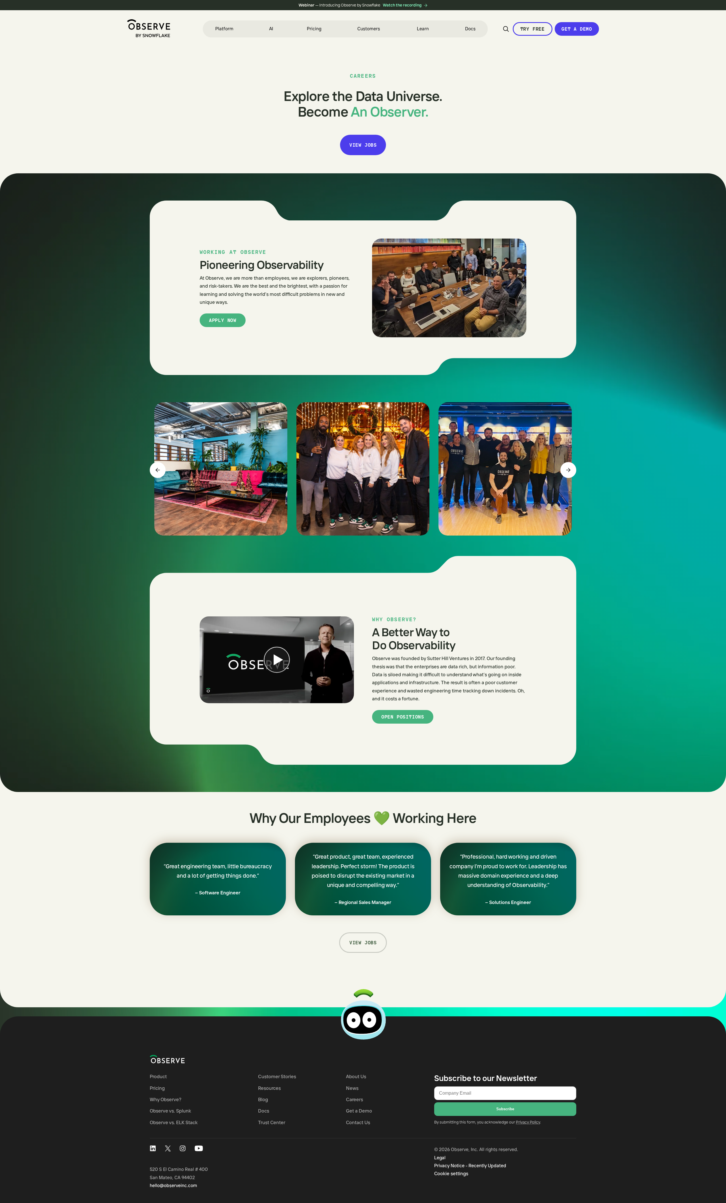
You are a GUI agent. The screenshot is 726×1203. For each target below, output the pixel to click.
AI (271, 28)
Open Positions (402, 717)
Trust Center (271, 1122)
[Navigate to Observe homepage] (177, 1059)
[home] (148, 28)
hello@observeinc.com (173, 1185)
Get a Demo (577, 29)
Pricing (314, 28)
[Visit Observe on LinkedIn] (153, 1148)
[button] (224, 29)
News (352, 1088)
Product (158, 1076)
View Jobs (363, 145)
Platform (224, 28)
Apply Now (223, 320)
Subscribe (505, 1109)
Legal (440, 1157)
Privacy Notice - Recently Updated (470, 1165)
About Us (356, 1076)
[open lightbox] (220, 468)
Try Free (532, 29)
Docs (470, 28)
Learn (423, 28)
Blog (263, 1099)
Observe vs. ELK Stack (174, 1122)
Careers (354, 1099)
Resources (269, 1088)
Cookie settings (451, 1173)
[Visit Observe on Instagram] (182, 1148)
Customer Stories (277, 1076)
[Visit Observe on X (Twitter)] (168, 1148)
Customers (368, 28)
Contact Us (358, 1122)
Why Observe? (166, 1099)
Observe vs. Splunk (170, 1111)
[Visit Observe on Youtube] (199, 1148)
